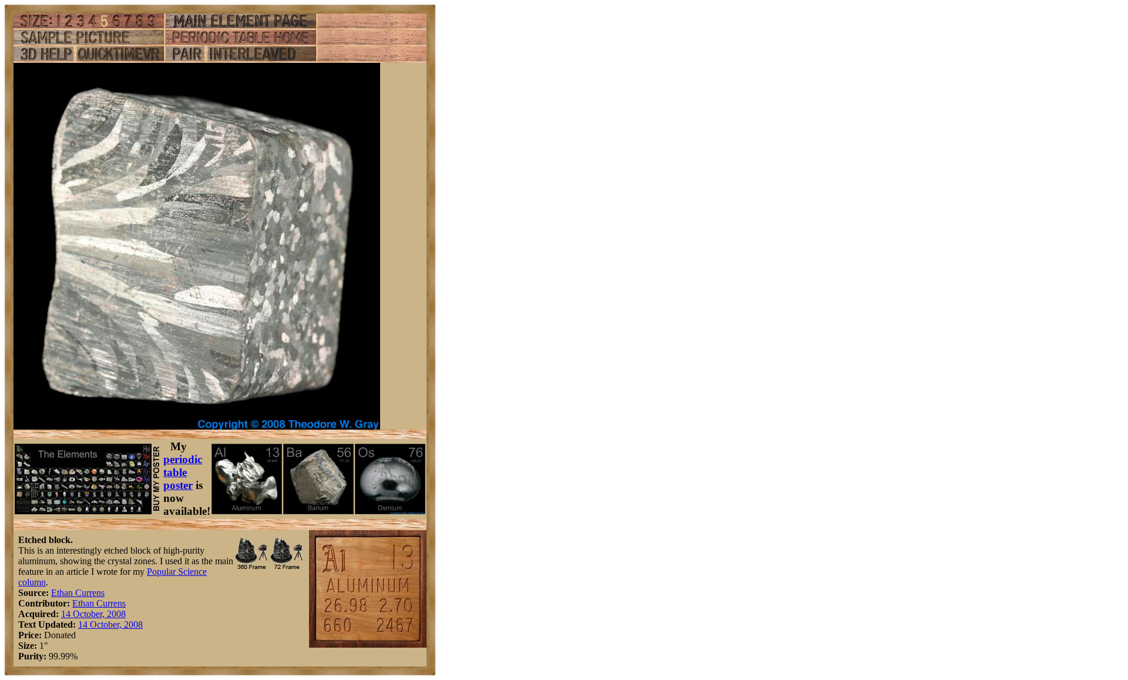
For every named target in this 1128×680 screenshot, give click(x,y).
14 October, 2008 (93, 614)
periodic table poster (182, 472)
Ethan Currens (78, 593)
